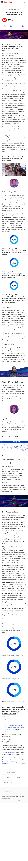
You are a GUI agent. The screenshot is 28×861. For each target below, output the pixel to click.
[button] (14, 791)
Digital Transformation (13, 9)
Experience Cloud (8, 777)
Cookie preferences (5, 798)
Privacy (17, 796)
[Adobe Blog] (16, 2)
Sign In (24, 2)
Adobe (9, 19)
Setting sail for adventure (9, 752)
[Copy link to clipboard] (23, 26)
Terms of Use (22, 796)
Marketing (18, 777)
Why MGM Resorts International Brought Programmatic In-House (15, 727)
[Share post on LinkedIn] (11, 26)
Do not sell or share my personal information (10, 800)
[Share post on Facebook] (17, 26)
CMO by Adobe (7, 782)
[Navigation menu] (2, 2)
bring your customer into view (12, 712)
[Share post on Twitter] (5, 26)
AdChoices (22, 800)
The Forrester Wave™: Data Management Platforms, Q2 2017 (13, 762)
